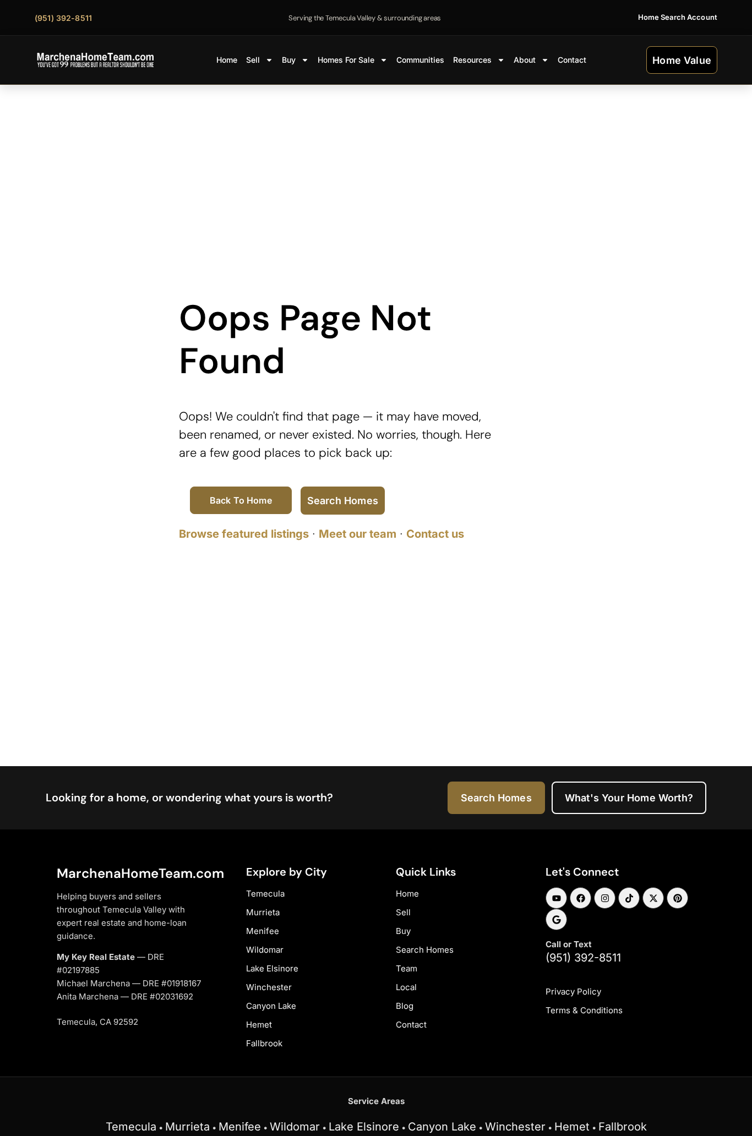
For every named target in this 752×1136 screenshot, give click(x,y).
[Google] (556, 919)
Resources (472, 59)
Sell (253, 59)
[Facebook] (580, 898)
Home (226, 59)
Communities (420, 59)
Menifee (240, 1126)
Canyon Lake (442, 1126)
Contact (572, 59)
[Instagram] (604, 898)
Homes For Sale (346, 59)
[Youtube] (556, 898)
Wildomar (295, 1126)
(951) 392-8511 (583, 957)
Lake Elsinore (364, 1126)
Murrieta (187, 1126)
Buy (289, 59)
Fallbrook (622, 1126)
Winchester (515, 1126)
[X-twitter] (653, 898)
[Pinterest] (677, 898)
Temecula (131, 1126)
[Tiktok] (629, 898)
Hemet (572, 1126)
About (525, 59)
